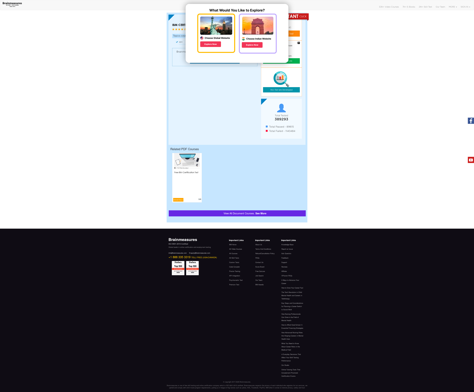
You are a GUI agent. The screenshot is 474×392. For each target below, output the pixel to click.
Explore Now (210, 44)
